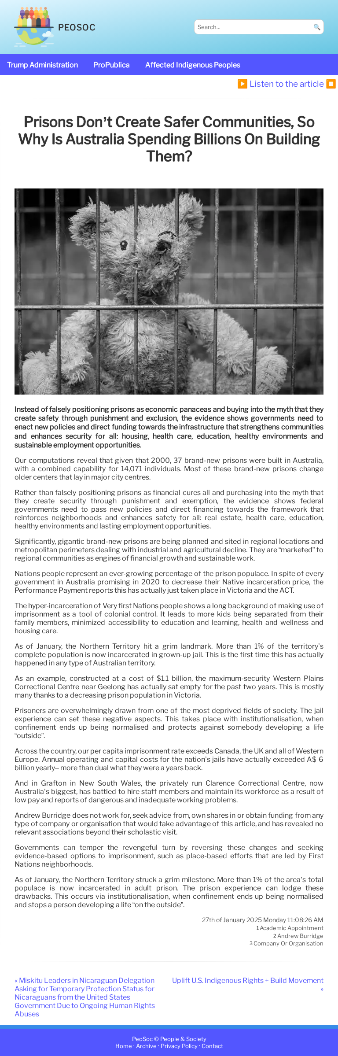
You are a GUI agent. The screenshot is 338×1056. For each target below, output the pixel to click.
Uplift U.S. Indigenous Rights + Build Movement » (247, 984)
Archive (146, 1046)
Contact (212, 1046)
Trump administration (42, 65)
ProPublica (111, 65)
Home (123, 1046)
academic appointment (291, 928)
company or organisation (288, 943)
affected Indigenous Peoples (192, 65)
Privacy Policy (179, 1046)
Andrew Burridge (300, 935)
